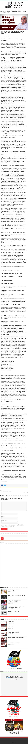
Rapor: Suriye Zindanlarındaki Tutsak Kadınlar (16, 595)
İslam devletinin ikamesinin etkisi (14, 642)
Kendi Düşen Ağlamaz (7, 491)
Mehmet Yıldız (14, 11)
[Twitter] (15, 742)
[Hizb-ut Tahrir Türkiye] (14, 707)
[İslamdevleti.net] (14, 4)
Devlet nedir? (10, 626)
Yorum (2, 500)
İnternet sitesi (3, 520)
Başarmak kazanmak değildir (13, 632)
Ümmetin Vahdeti (11, 621)
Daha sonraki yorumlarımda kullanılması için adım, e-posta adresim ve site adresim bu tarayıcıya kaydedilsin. (12, 525)
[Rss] (12, 742)
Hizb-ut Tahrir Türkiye (14, 716)
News (4, 11)
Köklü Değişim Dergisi (14, 732)
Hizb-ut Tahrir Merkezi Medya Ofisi (14, 668)
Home (1, 11)
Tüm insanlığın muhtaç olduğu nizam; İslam (16, 637)
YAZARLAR (8, 11)
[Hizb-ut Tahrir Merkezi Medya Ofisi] (14, 659)
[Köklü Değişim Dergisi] (14, 725)
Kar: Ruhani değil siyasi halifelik (13, 590)
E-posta (3, 516)
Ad (2, 512)
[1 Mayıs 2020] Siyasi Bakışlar (13, 611)
